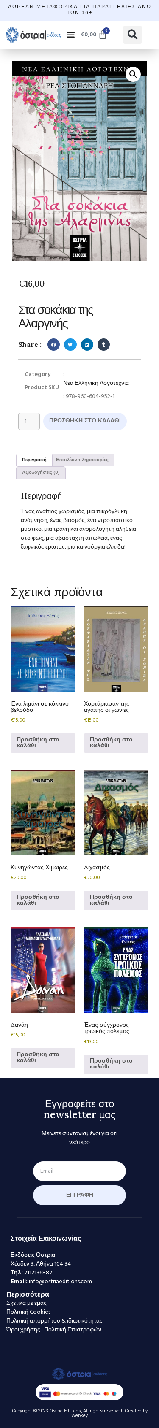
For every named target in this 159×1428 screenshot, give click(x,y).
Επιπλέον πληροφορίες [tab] (82, 460)
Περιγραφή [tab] (34, 460)
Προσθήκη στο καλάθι (85, 421)
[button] (70, 34)
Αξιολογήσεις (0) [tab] (41, 472)
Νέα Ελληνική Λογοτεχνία (96, 383)
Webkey (79, 1415)
